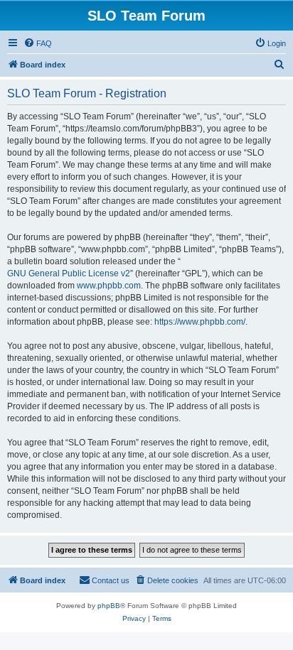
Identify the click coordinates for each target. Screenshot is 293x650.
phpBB (108, 606)
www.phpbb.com (109, 286)
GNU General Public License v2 (68, 273)
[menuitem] (37, 43)
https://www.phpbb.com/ (199, 322)
